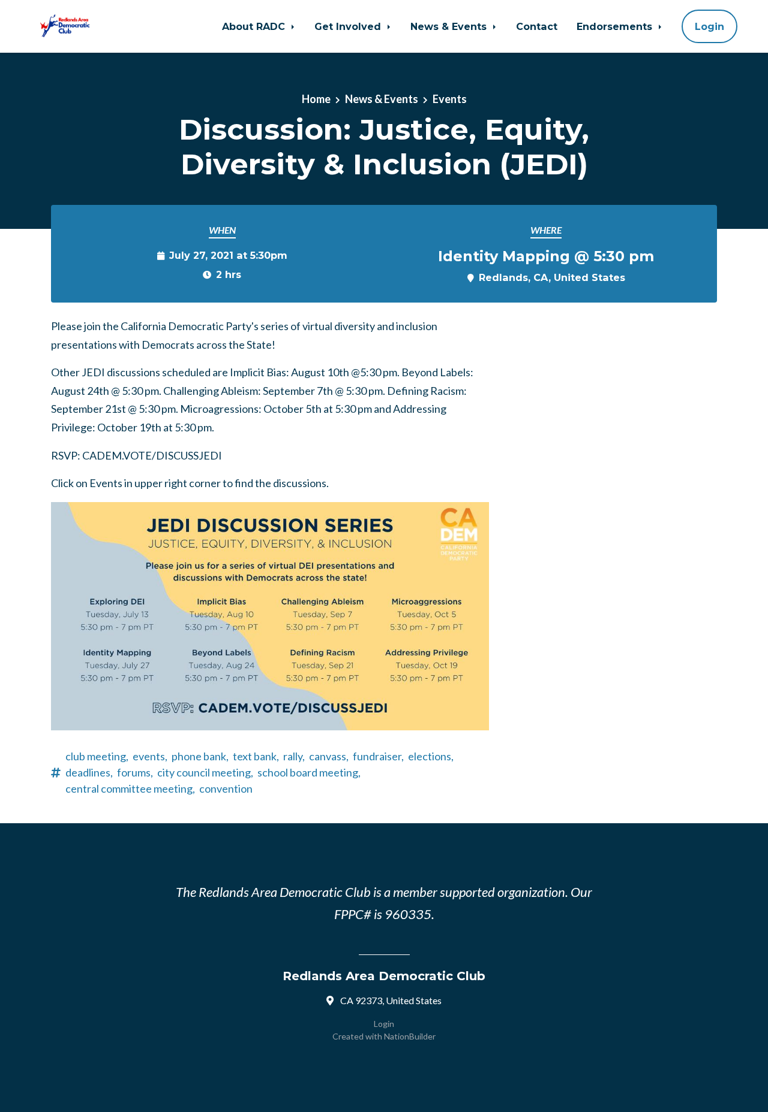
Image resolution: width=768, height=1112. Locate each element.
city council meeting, (205, 772)
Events (450, 98)
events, (150, 756)
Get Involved (349, 26)
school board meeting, (309, 772)
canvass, (329, 756)
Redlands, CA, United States (552, 277)
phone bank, (200, 756)
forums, (135, 772)
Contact (536, 26)
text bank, (256, 756)
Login (709, 26)
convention (226, 788)
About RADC (255, 26)
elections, (431, 756)
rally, (294, 756)
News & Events (450, 26)
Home (316, 98)
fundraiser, (378, 756)
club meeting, (96, 756)
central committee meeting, (130, 788)
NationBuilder (410, 1036)
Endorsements (616, 26)
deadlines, (89, 772)
